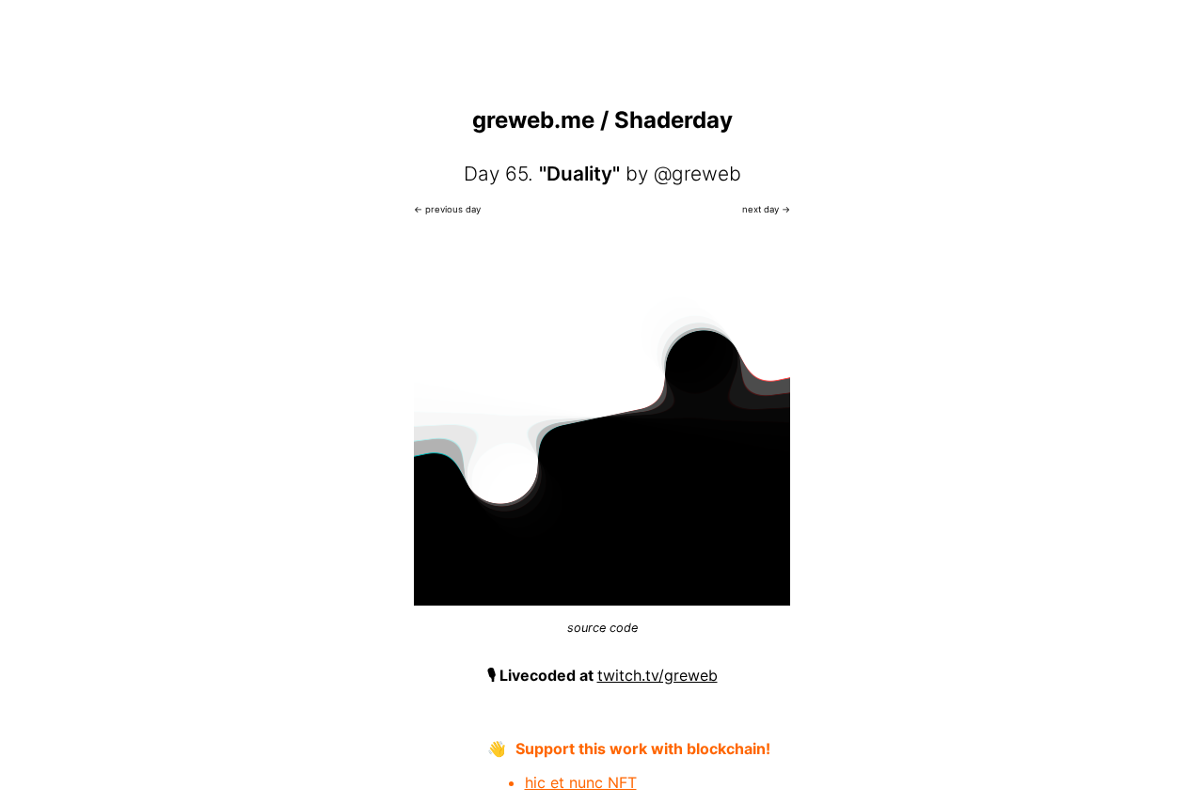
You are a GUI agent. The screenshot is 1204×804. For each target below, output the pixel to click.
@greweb (697, 173)
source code (602, 628)
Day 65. (498, 173)
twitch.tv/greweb (657, 675)
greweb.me (533, 120)
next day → (766, 209)
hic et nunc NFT (581, 782)
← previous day (447, 209)
